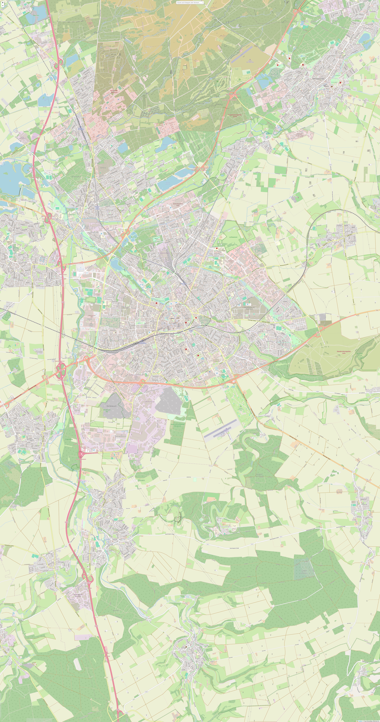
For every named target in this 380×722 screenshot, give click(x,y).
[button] (2, 2)
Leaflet (360, 721)
